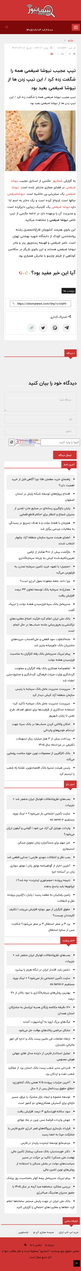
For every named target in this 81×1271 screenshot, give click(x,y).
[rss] (25, 1244)
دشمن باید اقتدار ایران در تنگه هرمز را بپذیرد (42, 969)
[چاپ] (51, 54)
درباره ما (49, 1245)
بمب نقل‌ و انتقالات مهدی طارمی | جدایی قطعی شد (38, 857)
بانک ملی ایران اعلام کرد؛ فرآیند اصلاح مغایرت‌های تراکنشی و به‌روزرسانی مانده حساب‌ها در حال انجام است (42, 624)
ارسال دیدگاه (65, 455)
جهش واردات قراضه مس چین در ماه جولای (43, 1119)
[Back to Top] (76, 1263)
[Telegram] (66, 327)
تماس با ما (36, 1245)
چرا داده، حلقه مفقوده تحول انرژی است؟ (45, 581)
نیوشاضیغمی (16, 193)
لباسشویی (23, 1232)
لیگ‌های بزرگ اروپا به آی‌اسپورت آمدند (46, 1021)
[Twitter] (43, 327)
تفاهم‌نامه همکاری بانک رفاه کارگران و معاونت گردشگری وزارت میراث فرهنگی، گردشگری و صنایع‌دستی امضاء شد (40, 674)
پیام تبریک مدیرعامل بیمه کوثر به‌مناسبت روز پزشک (38, 1178)
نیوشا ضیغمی (61, 207)
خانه (70, 40)
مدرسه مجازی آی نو (43, 1232)
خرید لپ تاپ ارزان (68, 1232)
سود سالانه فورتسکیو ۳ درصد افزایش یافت (43, 1111)
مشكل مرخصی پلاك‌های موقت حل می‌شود (44, 1030)
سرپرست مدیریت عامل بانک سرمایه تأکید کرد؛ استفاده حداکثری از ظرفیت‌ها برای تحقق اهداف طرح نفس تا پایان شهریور (42, 709)
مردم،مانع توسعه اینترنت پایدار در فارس (45, 1143)
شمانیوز (58, 180)
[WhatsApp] (54, 327)
